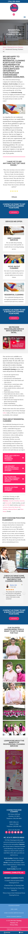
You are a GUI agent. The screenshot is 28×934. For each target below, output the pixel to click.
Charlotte (5, 501)
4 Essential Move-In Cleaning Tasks (14, 885)
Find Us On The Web (14, 830)
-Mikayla (14, 197)
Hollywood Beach (12, 509)
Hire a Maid (14, 909)
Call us (4, 413)
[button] (14, 648)
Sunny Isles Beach (13, 507)
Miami (22, 505)
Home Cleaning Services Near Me (14, 913)
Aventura (5, 507)
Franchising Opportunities (14, 929)
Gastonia (22, 501)
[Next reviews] (24, 593)
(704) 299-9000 (17, 818)
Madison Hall (13, 585)
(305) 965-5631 (17, 826)
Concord (11, 501)
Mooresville (8, 503)
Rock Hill (6, 505)
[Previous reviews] (4, 593)
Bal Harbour (17, 862)
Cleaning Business (14, 905)
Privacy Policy (14, 925)
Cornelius (16, 501)
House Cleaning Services (14, 916)
